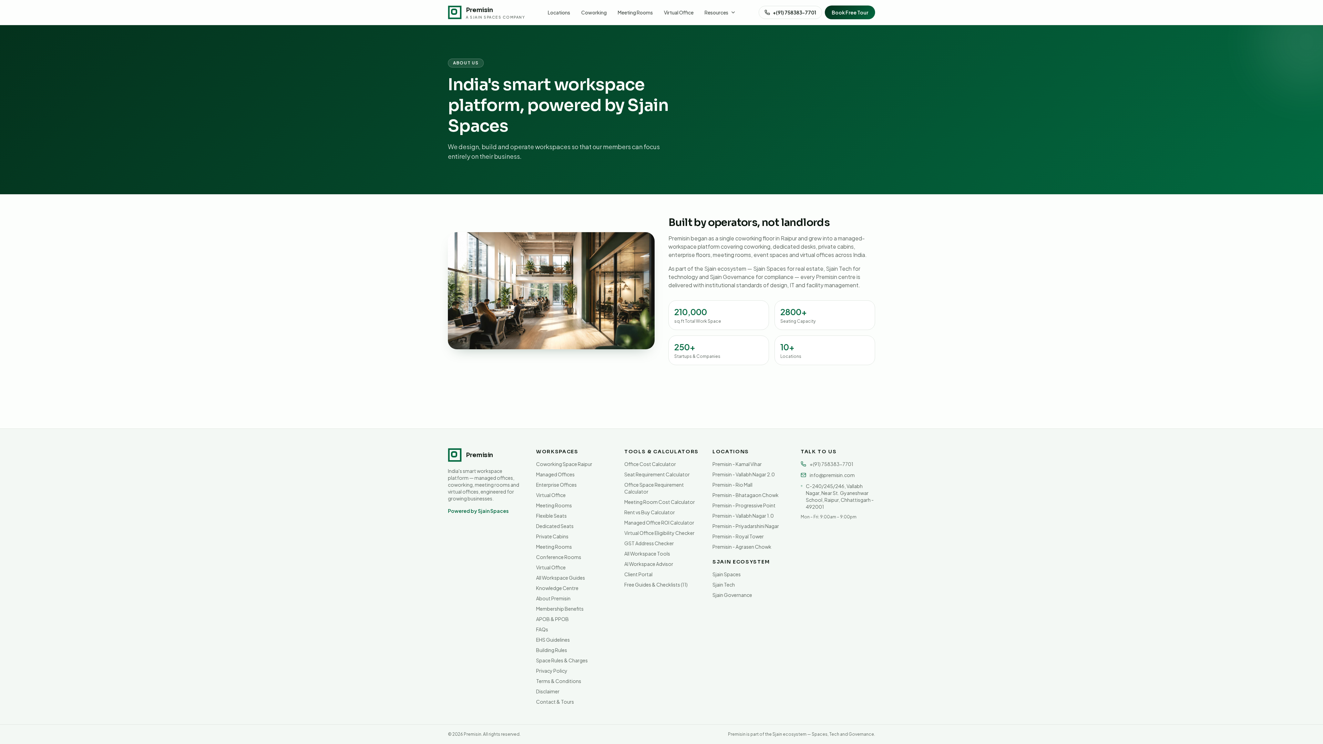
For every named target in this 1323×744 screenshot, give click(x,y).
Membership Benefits (560, 609)
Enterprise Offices (556, 485)
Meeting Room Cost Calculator (659, 502)
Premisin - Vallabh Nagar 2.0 (743, 474)
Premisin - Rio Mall (732, 485)
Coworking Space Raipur (564, 464)
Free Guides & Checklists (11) (656, 584)
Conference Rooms (558, 557)
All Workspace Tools (647, 553)
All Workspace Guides (560, 578)
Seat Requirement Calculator (657, 474)
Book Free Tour (850, 12)
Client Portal (638, 574)
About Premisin (553, 598)
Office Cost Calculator (650, 464)
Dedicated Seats (555, 526)
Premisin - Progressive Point (744, 505)
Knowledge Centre (557, 588)
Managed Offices (555, 474)
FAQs (542, 629)
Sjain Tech (723, 584)
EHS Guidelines (553, 640)
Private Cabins (552, 536)
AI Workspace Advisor (648, 564)
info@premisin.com (832, 475)
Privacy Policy (551, 671)
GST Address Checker (649, 543)
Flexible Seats (551, 516)
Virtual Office (679, 12)
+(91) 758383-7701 (794, 12)
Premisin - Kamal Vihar (737, 464)
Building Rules (551, 650)
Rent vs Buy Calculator (649, 512)
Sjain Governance (732, 595)
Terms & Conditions (558, 681)
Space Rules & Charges (562, 660)
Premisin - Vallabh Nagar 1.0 (743, 516)
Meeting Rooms (635, 12)
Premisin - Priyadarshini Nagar (745, 526)
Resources (716, 12)
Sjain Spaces (726, 574)
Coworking (594, 12)
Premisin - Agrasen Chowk (741, 547)
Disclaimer (548, 691)
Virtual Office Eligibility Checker (659, 533)
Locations (559, 12)
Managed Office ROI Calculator (659, 522)
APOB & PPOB (552, 619)
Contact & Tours (555, 702)
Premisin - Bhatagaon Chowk (745, 495)
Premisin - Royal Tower (738, 536)
